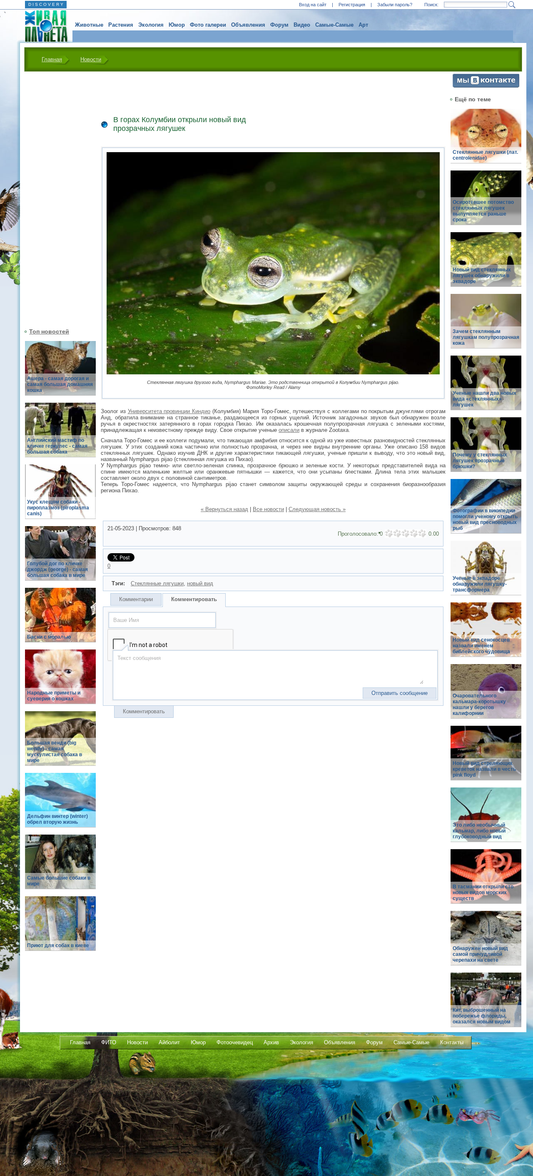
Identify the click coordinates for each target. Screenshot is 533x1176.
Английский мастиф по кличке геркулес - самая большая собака (57, 446)
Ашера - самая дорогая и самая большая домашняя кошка (60, 384)
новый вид (200, 583)
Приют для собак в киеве (58, 945)
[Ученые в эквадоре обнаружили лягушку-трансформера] (486, 572)
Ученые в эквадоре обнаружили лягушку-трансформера (480, 584)
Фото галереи (208, 25)
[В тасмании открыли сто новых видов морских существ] (486, 881)
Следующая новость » (317, 509)
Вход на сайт (312, 4)
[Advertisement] (55, 199)
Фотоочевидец (235, 1042)
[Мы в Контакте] (486, 86)
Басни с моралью (49, 637)
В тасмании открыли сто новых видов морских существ (483, 892)
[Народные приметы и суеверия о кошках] (60, 681)
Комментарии (136, 599)
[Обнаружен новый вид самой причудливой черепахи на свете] (486, 943)
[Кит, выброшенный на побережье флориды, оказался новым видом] (486, 1004)
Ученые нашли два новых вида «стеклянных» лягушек (484, 399)
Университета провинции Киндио (169, 411)
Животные (89, 25)
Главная (52, 59)
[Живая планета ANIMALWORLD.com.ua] (43, 26)
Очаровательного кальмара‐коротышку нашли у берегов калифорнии (479, 704)
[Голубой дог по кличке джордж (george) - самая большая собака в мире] (60, 558)
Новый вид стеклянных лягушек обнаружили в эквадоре (482, 275)
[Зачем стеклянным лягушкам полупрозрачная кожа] (486, 326)
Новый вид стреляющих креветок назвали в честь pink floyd (484, 769)
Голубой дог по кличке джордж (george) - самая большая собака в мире (57, 569)
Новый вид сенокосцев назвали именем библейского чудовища (481, 645)
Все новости (268, 509)
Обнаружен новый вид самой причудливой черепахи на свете (480, 954)
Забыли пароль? (394, 4)
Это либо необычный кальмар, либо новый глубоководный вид (479, 831)
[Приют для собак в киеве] (60, 928)
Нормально (405, 533)
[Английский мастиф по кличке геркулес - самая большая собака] (60, 434)
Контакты (451, 1042)
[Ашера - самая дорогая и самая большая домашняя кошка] (60, 373)
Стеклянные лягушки (157, 583)
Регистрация (352, 4)
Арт (363, 25)
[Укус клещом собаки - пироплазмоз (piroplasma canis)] (60, 496)
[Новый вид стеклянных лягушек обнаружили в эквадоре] (486, 264)
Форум (279, 25)
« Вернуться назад (224, 509)
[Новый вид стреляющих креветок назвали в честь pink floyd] (486, 758)
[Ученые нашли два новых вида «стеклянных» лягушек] (486, 387)
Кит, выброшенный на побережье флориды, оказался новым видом (482, 1016)
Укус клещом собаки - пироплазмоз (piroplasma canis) (58, 508)
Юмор (177, 25)
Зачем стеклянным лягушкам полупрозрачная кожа (486, 337)
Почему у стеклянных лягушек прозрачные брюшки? (480, 460)
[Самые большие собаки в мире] (60, 866)
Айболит (169, 1042)
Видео (302, 25)
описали (289, 430)
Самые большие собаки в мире (58, 881)
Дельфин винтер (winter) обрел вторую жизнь (57, 819)
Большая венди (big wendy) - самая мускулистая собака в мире (54, 751)
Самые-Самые (334, 25)
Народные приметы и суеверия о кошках (53, 696)
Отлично (422, 533)
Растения (120, 25)
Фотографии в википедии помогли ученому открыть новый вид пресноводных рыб (485, 519)
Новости (90, 59)
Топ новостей (49, 331)
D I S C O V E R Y (45, 4)
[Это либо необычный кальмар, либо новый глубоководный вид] (486, 819)
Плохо (397, 533)
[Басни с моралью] (60, 620)
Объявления (248, 25)
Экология (151, 25)
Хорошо (414, 533)
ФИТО (108, 1042)
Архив (271, 1042)
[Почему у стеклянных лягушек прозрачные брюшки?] (486, 449)
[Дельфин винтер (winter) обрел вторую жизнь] (60, 805)
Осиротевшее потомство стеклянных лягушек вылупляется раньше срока (483, 211)
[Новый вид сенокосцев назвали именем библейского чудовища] (486, 634)
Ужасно (389, 533)
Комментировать (194, 599)
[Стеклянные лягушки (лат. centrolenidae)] (486, 141)
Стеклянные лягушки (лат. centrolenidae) (485, 155)
